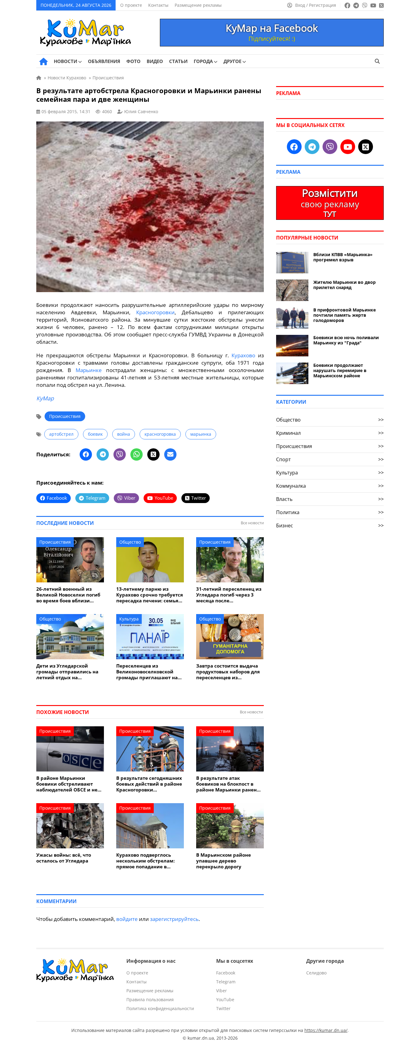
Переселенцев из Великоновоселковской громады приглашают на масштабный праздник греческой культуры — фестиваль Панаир (147, 671)
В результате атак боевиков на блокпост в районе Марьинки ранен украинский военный (226, 784)
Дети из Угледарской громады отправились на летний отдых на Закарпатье (67, 671)
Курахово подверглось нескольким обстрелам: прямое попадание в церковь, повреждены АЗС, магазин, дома (149, 861)
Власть (330, 499)
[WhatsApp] (136, 454)
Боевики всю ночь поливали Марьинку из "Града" (346, 340)
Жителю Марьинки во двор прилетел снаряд (344, 285)
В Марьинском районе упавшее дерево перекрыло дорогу (223, 861)
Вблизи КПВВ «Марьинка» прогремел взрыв (343, 257)
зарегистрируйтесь (174, 918)
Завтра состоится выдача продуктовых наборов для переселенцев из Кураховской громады (228, 671)
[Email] (170, 454)
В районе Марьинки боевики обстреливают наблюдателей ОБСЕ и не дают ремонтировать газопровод (66, 784)
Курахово (243, 355)
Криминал (330, 433)
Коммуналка (330, 485)
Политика (330, 512)
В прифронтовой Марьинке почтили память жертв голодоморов (344, 315)
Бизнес (330, 525)
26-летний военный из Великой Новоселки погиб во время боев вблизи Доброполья (68, 595)
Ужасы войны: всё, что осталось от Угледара (63, 858)
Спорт (330, 459)
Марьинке (89, 370)
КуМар (45, 398)
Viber (221, 990)
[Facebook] (86, 454)
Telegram (226, 982)
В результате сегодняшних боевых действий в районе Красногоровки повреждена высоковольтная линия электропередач (149, 784)
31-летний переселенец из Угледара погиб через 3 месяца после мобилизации (228, 595)
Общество (130, 542)
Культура (129, 619)
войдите (127, 918)
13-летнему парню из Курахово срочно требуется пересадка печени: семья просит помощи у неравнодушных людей (149, 595)
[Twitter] (153, 454)
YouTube (225, 999)
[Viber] (119, 454)
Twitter (223, 1008)
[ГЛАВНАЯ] (43, 61)
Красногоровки (155, 312)
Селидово (316, 973)
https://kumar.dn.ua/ (325, 1030)
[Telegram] (103, 454)
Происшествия (65, 416)
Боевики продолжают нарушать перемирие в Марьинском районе (340, 370)
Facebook (225, 973)
